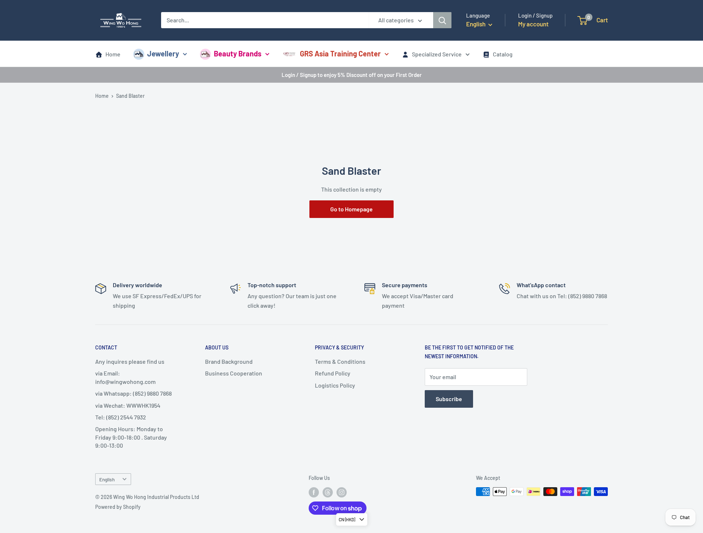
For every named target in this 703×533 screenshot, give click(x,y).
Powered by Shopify (118, 507)
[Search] (442, 20)
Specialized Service (437, 54)
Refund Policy (332, 373)
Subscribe (449, 398)
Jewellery (163, 53)
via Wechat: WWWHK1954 (127, 405)
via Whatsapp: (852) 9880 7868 (133, 393)
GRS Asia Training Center (340, 53)
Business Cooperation (233, 373)
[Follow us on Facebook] (314, 492)
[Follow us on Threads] (328, 492)
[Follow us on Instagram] (341, 492)
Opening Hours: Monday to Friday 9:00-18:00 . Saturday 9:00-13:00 (131, 437)
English (107, 479)
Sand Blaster (130, 96)
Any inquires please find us (129, 361)
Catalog (503, 54)
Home (112, 54)
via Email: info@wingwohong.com (125, 377)
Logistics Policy (335, 385)
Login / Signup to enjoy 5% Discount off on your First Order (352, 74)
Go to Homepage (351, 209)
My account (533, 23)
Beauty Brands (237, 53)
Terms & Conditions (340, 361)
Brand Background (229, 361)
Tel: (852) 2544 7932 (120, 417)
